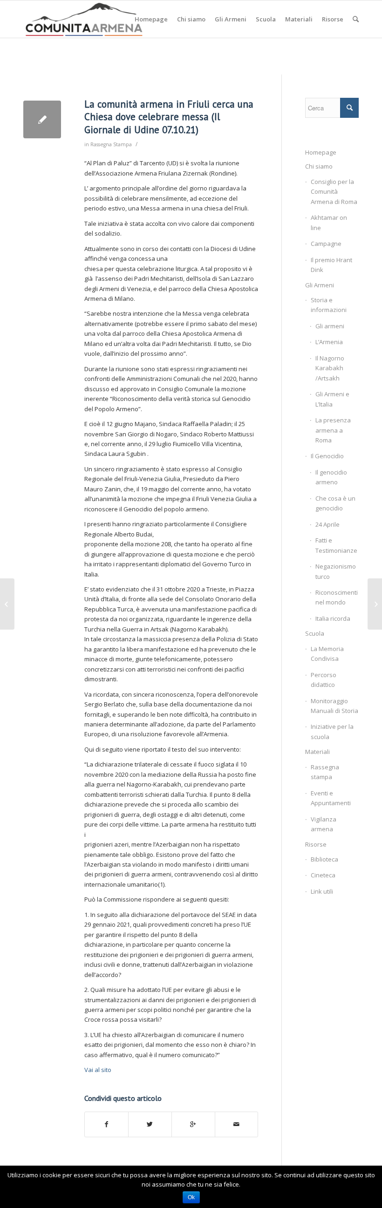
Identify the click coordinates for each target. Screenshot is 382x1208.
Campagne (326, 243)
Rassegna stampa (325, 772)
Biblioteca (324, 859)
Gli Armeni (319, 285)
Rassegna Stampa (111, 144)
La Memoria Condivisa (327, 654)
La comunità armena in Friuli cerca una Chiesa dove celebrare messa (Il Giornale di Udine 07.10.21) (168, 117)
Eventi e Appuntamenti (331, 798)
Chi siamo (319, 166)
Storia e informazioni (329, 305)
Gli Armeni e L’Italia (332, 399)
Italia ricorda (332, 618)
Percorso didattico (323, 680)
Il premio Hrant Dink (331, 265)
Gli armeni (329, 326)
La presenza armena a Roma (333, 430)
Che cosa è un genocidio (335, 503)
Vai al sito (97, 1069)
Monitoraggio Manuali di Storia (334, 706)
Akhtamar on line (329, 222)
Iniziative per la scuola (332, 731)
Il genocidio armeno (331, 477)
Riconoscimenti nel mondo (336, 597)
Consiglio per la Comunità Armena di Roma (334, 191)
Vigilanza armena (323, 824)
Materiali (317, 751)
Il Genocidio (327, 456)
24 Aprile (327, 524)
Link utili (322, 891)
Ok (191, 1197)
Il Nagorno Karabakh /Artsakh (329, 368)
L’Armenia (329, 342)
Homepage (320, 152)
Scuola (314, 633)
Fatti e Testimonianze (336, 545)
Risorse (316, 844)
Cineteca (323, 875)
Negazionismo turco (335, 571)
